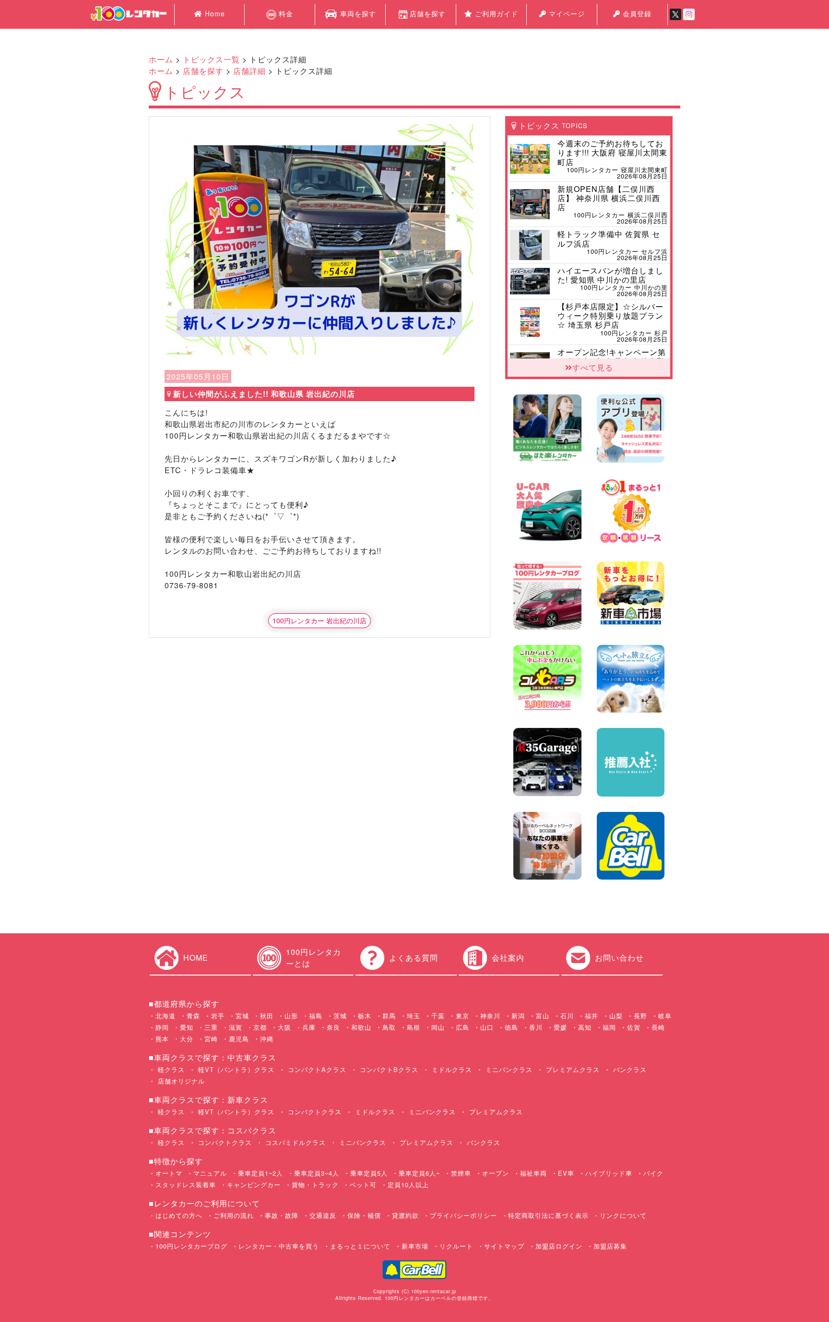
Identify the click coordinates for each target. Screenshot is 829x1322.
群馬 (389, 1015)
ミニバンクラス (508, 1069)
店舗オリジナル (180, 1080)
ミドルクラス (450, 1069)
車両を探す (357, 13)
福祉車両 (533, 1173)
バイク (653, 1173)
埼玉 (413, 1015)
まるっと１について (360, 1246)
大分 (186, 1038)
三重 (211, 1027)
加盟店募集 (610, 1246)
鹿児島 (239, 1038)
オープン (495, 1173)
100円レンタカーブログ (191, 1246)
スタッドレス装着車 (185, 1184)
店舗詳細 (249, 70)
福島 (315, 1015)
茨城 (340, 1015)
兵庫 (309, 1027)
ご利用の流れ (233, 1215)
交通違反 (322, 1215)
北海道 (165, 1015)
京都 (260, 1027)
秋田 (266, 1015)
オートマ (168, 1173)
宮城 (242, 1015)
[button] (189, 239)
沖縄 (266, 1038)
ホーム (161, 59)
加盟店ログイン (558, 1246)
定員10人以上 (408, 1184)
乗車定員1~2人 (260, 1173)
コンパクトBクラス (387, 1069)
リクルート (456, 1246)
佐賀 (633, 1027)
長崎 (658, 1027)
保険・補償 (364, 1215)
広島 (462, 1027)
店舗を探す (428, 13)
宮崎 (211, 1038)
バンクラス (629, 1069)
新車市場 (415, 1246)
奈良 (333, 1027)
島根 (413, 1027)
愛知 (186, 1027)
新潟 (518, 1015)
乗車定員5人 (369, 1173)
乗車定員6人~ (419, 1173)
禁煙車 (461, 1173)
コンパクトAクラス (315, 1069)
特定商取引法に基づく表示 (548, 1215)
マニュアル (210, 1173)
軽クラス (170, 1069)
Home (213, 13)
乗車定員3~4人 (316, 1173)
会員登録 (635, 13)
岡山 (438, 1027)
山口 (487, 1027)
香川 (536, 1027)
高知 (585, 1027)
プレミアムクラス (572, 1069)
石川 (567, 1015)
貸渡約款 (405, 1215)
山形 (291, 1015)
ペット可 (363, 1184)
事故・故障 (281, 1215)
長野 (640, 1015)
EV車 (566, 1173)
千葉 (438, 1015)
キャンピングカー (254, 1184)
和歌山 (361, 1027)
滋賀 (235, 1027)
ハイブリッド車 (608, 1173)
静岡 (162, 1027)
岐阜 (665, 1015)
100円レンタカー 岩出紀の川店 (319, 620)
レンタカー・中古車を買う (278, 1246)
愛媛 (560, 1027)
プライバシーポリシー (463, 1215)
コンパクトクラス (313, 1111)
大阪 (284, 1027)
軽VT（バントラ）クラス (235, 1069)
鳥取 (389, 1027)
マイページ (565, 13)
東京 (462, 1015)
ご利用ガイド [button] (495, 13)
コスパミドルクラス (294, 1142)
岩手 (218, 1015)
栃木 (364, 1015)
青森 (193, 1015)
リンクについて (623, 1215)
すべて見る (592, 367)
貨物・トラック (315, 1184)
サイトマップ (504, 1246)
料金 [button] (284, 13)
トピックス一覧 (211, 59)
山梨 (616, 1015)
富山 (542, 1015)
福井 (591, 1015)
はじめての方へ (178, 1215)
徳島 (511, 1027)
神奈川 (490, 1015)
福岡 (609, 1027)
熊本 (162, 1038)
